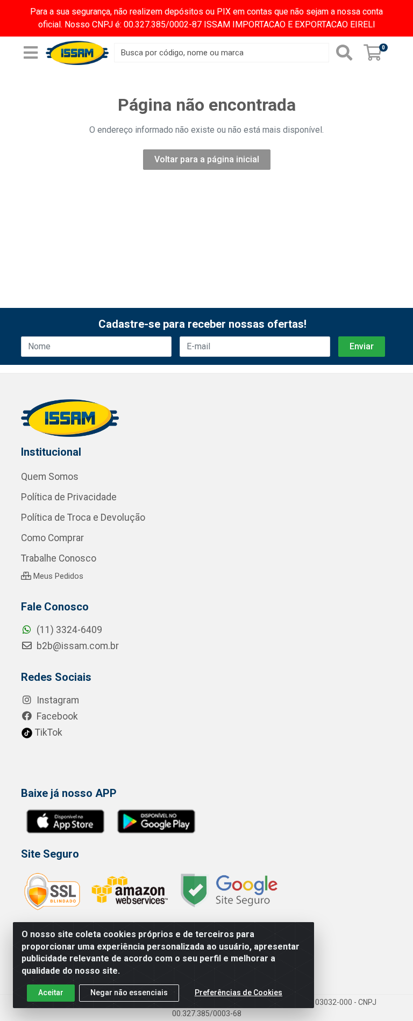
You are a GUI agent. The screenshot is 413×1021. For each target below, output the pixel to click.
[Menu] (30, 52)
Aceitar (50, 992)
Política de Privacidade (69, 497)
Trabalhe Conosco (58, 558)
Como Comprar (52, 538)
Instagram (56, 700)
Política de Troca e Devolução (83, 517)
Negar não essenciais (129, 992)
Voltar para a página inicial (206, 159)
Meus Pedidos (57, 576)
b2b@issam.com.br (76, 646)
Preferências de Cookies (238, 992)
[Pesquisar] (344, 52)
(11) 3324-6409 (68, 629)
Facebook (56, 716)
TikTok (47, 732)
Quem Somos (50, 476)
